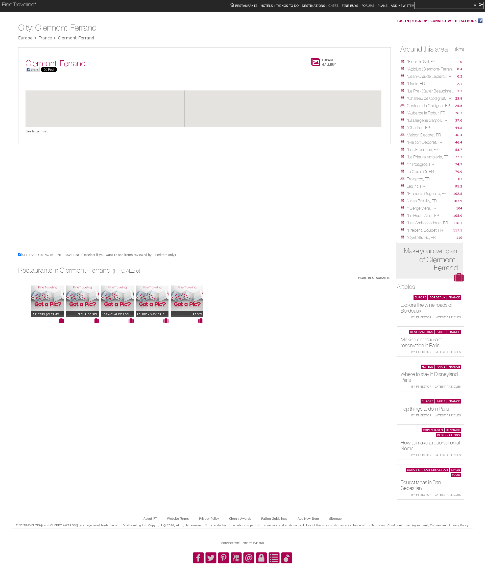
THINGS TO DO (287, 5)
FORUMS (367, 5)
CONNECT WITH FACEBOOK (453, 20)
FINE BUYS (350, 5)
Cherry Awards (240, 518)
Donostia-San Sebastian (427, 469)
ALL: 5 (132, 271)
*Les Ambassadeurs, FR (427, 222)
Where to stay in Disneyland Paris (429, 377)
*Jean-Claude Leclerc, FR (429, 76)
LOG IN (403, 20)
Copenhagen (433, 430)
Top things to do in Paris (425, 409)
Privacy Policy (209, 518)
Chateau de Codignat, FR (428, 105)
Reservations (421, 332)
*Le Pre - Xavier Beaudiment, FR (431, 90)
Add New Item (308, 518)
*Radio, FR (416, 83)
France (454, 297)
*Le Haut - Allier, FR (423, 215)
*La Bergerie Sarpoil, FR (427, 120)
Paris (441, 332)
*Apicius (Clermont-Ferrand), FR (431, 69)
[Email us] (249, 558)
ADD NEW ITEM (402, 5)
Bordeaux (437, 297)
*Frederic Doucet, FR (425, 230)
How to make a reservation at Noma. (430, 445)
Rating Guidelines (274, 518)
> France (43, 38)
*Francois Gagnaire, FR (427, 193)
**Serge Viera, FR (422, 208)
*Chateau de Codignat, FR (429, 98)
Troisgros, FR (418, 178)
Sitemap (335, 518)
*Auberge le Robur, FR (426, 112)
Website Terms (178, 518)
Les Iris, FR (416, 186)
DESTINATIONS (313, 5)
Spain (455, 469)
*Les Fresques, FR (423, 149)
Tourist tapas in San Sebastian (421, 485)
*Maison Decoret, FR (425, 142)
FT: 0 (119, 271)
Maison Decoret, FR (424, 134)
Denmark (453, 430)
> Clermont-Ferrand (73, 38)
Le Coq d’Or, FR (420, 171)
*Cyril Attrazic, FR (421, 237)
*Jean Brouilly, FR (422, 200)
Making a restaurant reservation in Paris (421, 342)
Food (456, 474)
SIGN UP (419, 20)
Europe (420, 297)
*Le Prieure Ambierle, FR (428, 156)
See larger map (37, 131)
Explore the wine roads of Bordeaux (426, 308)
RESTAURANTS (246, 5)
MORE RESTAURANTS (374, 277)
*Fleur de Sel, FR (421, 61)
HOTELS (267, 5)
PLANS (382, 5)
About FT (150, 518)
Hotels (427, 366)
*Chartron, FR (418, 127)
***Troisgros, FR (420, 164)
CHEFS (333, 5)
